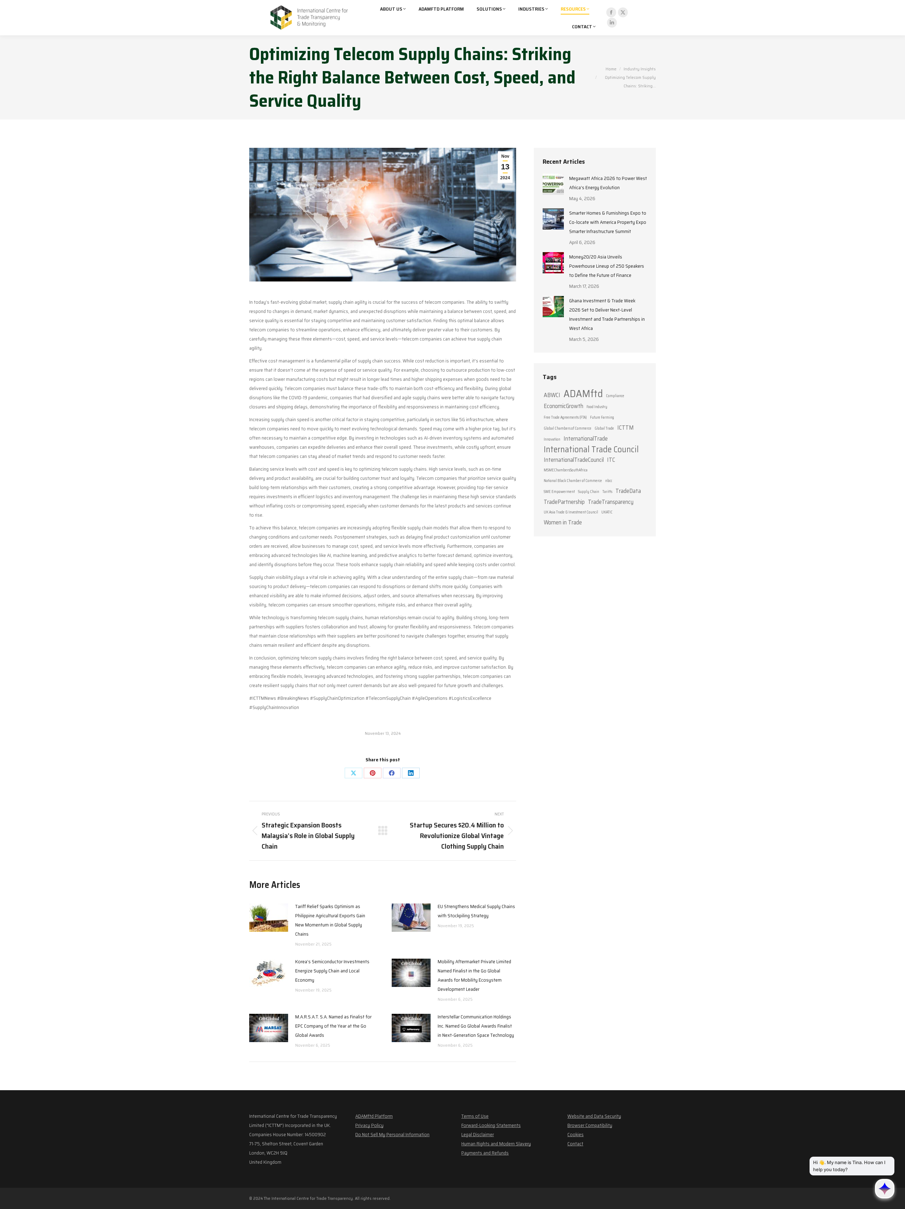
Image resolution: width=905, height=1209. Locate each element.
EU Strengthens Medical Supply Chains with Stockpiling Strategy (476, 910)
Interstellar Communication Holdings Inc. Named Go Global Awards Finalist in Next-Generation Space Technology (476, 1026)
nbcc (608, 481)
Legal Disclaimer (477, 1134)
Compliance (615, 396)
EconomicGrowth (563, 406)
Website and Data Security (594, 1116)
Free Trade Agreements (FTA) (565, 417)
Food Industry (596, 407)
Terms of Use (475, 1116)
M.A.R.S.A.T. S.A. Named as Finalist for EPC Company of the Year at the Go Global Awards (333, 1026)
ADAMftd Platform (374, 1116)
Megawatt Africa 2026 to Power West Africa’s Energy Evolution (608, 182)
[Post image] (268, 917)
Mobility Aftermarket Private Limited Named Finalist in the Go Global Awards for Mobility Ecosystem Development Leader (474, 975)
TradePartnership (564, 501)
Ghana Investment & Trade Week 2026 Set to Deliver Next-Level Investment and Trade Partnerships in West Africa (607, 314)
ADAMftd (583, 393)
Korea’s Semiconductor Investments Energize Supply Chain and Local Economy (332, 971)
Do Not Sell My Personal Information (392, 1134)
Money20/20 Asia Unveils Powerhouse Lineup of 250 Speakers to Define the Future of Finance (606, 266)
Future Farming (602, 417)
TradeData (628, 490)
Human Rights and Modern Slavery (496, 1143)
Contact (575, 1143)
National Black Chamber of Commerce (573, 481)
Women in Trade (563, 522)
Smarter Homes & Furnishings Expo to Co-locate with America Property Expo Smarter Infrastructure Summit (607, 222)
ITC (611, 459)
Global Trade (604, 428)
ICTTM (625, 427)
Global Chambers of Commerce (567, 428)
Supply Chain (588, 492)
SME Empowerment (559, 492)
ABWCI (552, 395)
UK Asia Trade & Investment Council (571, 512)
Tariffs (607, 492)
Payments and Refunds (485, 1153)
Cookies (575, 1134)
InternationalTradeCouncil (574, 459)
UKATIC (607, 512)
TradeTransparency (611, 501)
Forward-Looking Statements (491, 1125)
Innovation (552, 439)
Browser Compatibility (589, 1125)
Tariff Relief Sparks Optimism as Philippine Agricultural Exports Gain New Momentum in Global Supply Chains (330, 920)
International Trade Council (591, 449)
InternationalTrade (586, 438)
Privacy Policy (369, 1125)
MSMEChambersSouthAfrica (566, 470)
